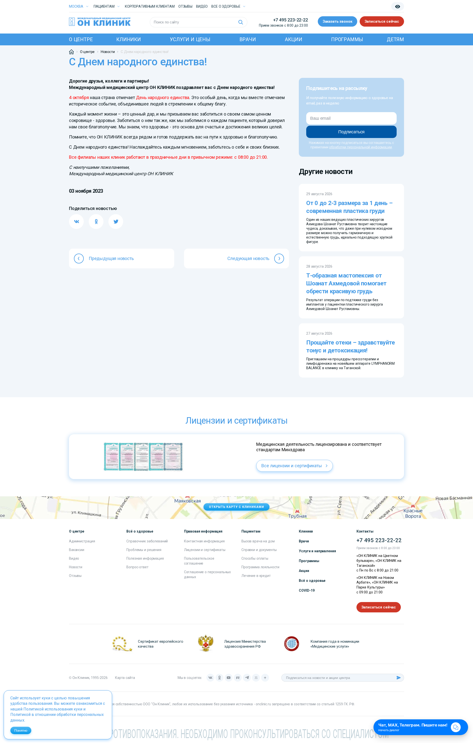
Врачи (247, 39)
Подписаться (351, 131)
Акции (293, 39)
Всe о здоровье (225, 6)
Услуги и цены (190, 39)
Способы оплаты (254, 558)
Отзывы (185, 6)
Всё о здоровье (312, 581)
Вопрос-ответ (137, 567)
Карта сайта (125, 678)
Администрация (82, 541)
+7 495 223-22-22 (290, 19)
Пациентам (104, 6)
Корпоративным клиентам (150, 6)
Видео (74, 558)
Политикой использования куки (52, 709)
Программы (347, 39)
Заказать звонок (337, 21)
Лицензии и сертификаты (204, 550)
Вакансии (76, 550)
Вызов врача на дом (257, 541)
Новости (75, 567)
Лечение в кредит (256, 576)
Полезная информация (145, 558)
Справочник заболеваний (147, 541)
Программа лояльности (260, 567)
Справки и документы (259, 550)
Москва (76, 6)
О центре (81, 39)
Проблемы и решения (143, 550)
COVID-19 (307, 590)
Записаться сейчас (382, 21)
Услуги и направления (317, 551)
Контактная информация (204, 541)
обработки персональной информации (360, 147)
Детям (395, 39)
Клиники (128, 39)
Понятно (20, 730)
